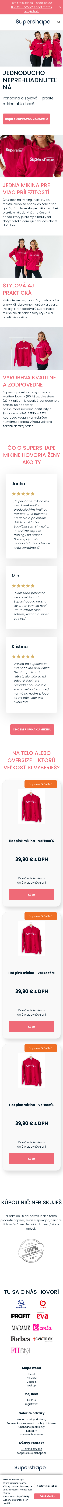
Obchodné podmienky (31, 1427)
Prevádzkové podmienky (31, 1419)
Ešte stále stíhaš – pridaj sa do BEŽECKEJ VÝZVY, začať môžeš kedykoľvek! (31, 7)
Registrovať (31, 1404)
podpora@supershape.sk (31, 1453)
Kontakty (31, 1431)
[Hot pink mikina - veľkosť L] (31, 1107)
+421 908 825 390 (31, 1449)
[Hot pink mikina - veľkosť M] (31, 975)
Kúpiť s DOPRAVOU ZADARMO (26, 119)
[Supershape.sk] (33, 22)
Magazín (32, 1382)
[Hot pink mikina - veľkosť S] (31, 843)
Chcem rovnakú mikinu (32, 729)
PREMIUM (32, 1378)
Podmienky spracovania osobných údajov (31, 1423)
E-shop (31, 1385)
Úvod (32, 1374)
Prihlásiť (58, 22)
